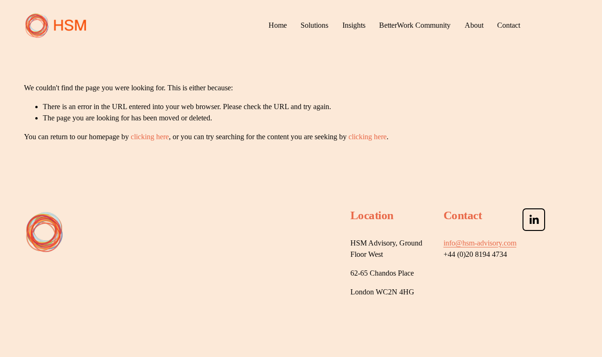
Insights (353, 25)
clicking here (150, 137)
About (474, 25)
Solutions (314, 25)
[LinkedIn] (534, 219)
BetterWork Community (415, 25)
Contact (508, 25)
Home (278, 25)
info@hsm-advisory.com (480, 243)
